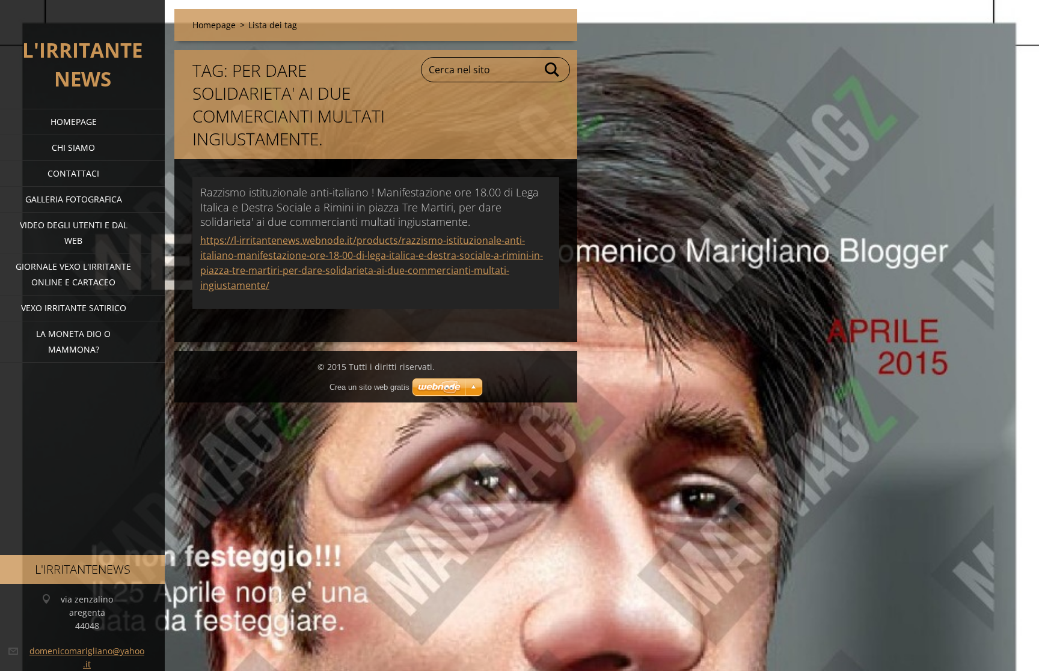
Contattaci (73, 173)
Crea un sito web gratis (369, 387)
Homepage (74, 121)
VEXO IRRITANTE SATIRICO (73, 308)
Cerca (552, 70)
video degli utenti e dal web (73, 232)
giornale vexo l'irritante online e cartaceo (73, 274)
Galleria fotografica (73, 199)
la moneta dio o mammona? (73, 341)
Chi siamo (73, 147)
